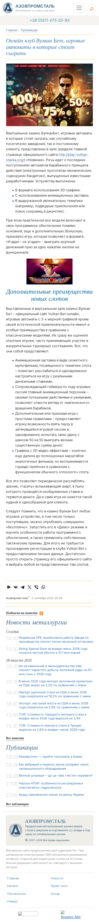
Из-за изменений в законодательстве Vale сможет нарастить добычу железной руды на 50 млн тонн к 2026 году (55, 670)
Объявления (16, 893)
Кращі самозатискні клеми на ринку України (51, 794)
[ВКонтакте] (15, 587)
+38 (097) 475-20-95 (49, 20)
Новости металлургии (36, 622)
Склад (55, 893)
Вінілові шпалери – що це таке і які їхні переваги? (56, 775)
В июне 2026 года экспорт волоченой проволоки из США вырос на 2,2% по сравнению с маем (55, 683)
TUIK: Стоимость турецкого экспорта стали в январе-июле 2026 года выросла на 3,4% (52, 716)
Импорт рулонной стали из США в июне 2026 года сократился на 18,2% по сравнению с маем (55, 694)
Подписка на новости (22, 612)
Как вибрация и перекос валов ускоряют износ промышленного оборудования (54, 766)
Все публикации (17, 803)
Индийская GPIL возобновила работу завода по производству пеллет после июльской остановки (56, 640)
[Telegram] (22, 587)
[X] (29, 587)
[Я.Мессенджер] (9, 587)
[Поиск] (91, 9)
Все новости (15, 738)
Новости (57, 878)
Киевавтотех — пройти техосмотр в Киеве (50, 756)
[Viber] (36, 587)
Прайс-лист (59, 886)
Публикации (29, 30)
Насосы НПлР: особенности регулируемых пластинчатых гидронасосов (51, 785)
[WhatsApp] (43, 587)
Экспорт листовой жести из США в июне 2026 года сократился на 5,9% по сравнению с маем (54, 705)
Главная (11, 30)
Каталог (13, 886)
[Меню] (79, 8)
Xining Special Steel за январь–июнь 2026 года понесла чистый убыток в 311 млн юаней (53, 651)
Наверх (12, 901)
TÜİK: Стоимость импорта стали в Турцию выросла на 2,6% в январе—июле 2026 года (52, 727)
